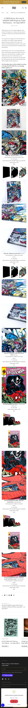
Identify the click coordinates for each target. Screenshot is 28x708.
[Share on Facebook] (4, 595)
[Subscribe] (24, 668)
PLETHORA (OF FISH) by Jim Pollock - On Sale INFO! (11, 642)
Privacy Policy (19, 672)
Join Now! (24, 2)
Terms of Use (14, 672)
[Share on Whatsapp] (11, 595)
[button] (2, 8)
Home (3, 12)
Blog (7, 12)
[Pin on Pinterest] (9, 595)
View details (4, 646)
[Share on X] (7, 595)
